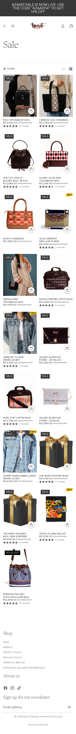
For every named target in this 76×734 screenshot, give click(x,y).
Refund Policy (12, 657)
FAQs (6, 642)
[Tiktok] (19, 687)
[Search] (13, 26)
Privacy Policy (12, 652)
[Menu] (4, 26)
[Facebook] (5, 687)
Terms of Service (14, 662)
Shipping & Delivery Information (24, 667)
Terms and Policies (38, 724)
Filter (11, 68)
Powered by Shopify (51, 716)
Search (7, 647)
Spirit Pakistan (31, 716)
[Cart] (71, 26)
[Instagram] (12, 687)
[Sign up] (69, 707)
